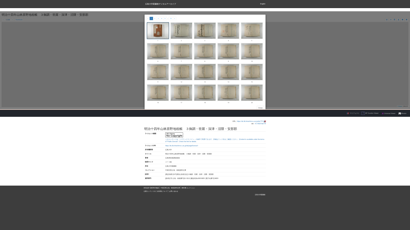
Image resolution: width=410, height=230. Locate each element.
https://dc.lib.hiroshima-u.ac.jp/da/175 (250, 121)
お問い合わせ (173, 191)
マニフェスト (354, 113)
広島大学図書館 (260, 194)
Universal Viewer (389, 113)
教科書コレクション (188, 188)
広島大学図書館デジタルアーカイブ (160, 3)
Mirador (403, 113)
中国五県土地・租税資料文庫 (170, 188)
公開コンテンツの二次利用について (156, 191)
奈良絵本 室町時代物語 (151, 188)
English (262, 4)
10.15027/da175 (260, 123)
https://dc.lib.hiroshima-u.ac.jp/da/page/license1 (181, 145)
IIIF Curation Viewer (372, 113)
